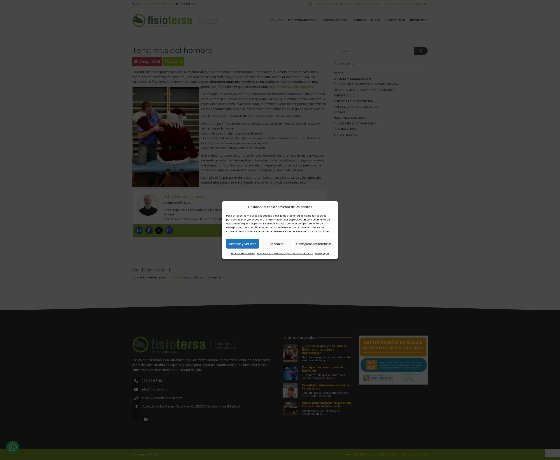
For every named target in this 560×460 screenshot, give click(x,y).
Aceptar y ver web (243, 244)
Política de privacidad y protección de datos (285, 253)
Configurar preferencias (314, 244)
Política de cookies (243, 253)
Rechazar (276, 244)
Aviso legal (322, 253)
